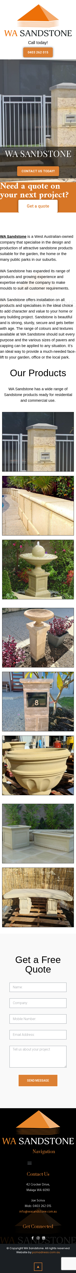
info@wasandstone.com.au (38, 1211)
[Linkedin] (43, 1238)
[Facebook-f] (32, 1238)
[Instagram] (38, 1238)
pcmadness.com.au (46, 1252)
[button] (38, 52)
